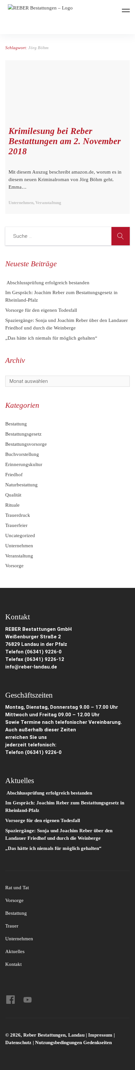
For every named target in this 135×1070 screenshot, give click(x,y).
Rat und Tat (17, 887)
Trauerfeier (16, 525)
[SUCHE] (120, 236)
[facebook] (10, 999)
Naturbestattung (21, 484)
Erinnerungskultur (23, 464)
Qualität (13, 494)
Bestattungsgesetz (23, 434)
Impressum (101, 1035)
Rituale (12, 505)
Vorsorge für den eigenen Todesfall (41, 310)
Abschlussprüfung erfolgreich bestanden (47, 282)
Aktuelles (15, 951)
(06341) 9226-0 (43, 752)
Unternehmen (19, 545)
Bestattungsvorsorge (26, 444)
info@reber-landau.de (31, 667)
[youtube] (27, 999)
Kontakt (13, 964)
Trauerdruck (17, 515)
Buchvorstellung (22, 454)
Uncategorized (20, 535)
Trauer (11, 926)
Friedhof (14, 474)
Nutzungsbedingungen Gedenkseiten (73, 1042)
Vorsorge (14, 565)
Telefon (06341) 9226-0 (33, 652)
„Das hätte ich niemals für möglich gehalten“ (51, 338)
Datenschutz (18, 1042)
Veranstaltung (19, 555)
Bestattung (16, 423)
